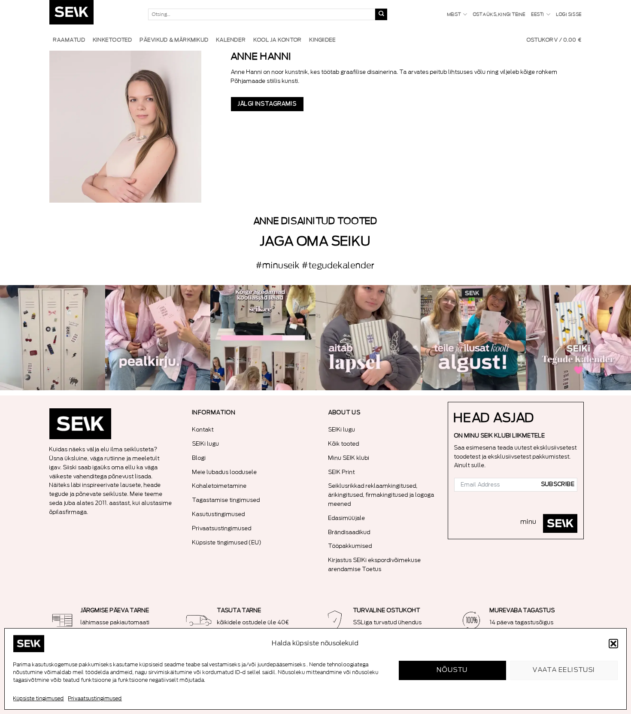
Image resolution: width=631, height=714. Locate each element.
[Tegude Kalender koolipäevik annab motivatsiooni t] (368, 337)
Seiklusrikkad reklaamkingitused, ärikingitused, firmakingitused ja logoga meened (381, 495)
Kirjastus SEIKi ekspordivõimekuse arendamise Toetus (374, 564)
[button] (613, 643)
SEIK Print (341, 472)
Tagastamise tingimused (226, 500)
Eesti (537, 14)
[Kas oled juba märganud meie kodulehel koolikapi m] (52, 337)
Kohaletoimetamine (219, 486)
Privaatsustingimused (95, 698)
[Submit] (381, 15)
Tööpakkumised (350, 546)
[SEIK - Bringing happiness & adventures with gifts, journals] (92, 14)
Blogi (199, 458)
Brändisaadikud (349, 532)
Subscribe (558, 484)
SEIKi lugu (205, 444)
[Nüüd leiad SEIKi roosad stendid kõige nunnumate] (473, 337)
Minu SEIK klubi (349, 458)
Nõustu (452, 670)
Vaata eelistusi (564, 670)
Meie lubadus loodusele (224, 472)
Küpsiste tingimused (38, 698)
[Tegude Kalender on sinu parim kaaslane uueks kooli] (578, 337)
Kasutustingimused (218, 514)
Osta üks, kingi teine (499, 14)
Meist (454, 14)
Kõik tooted (343, 444)
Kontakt (203, 429)
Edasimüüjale (346, 518)
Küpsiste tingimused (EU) (227, 542)
